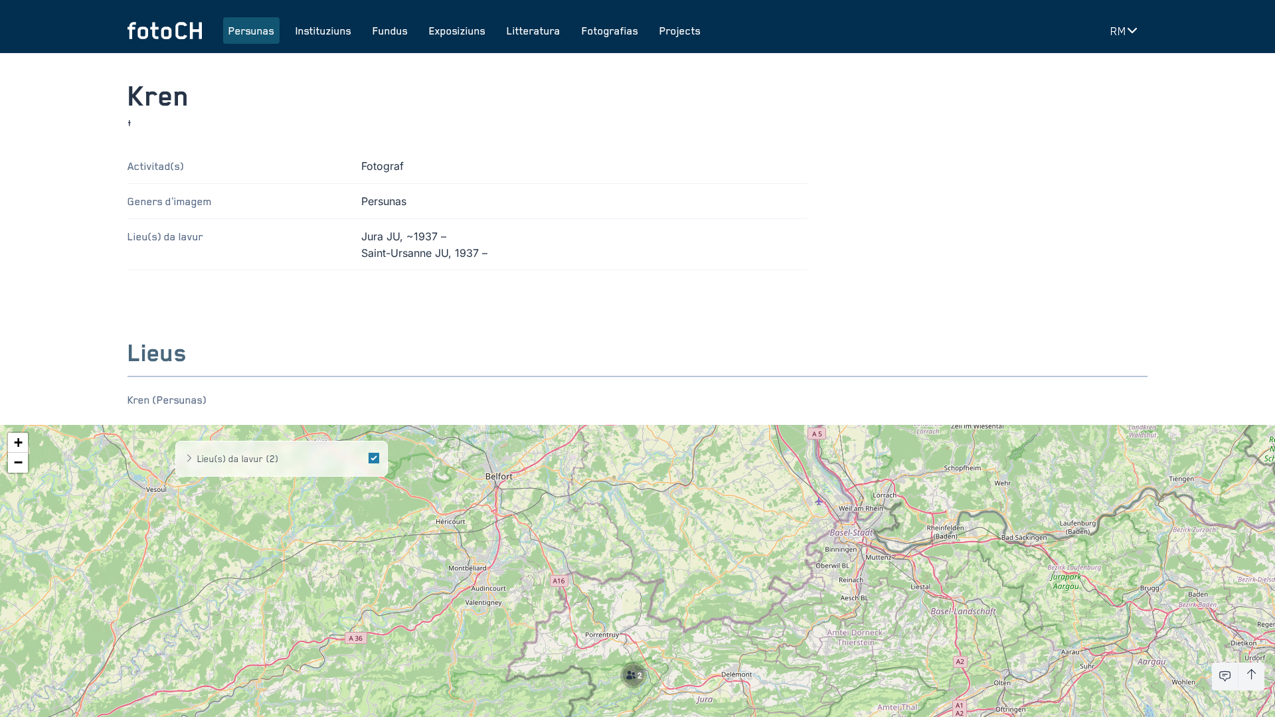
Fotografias (610, 31)
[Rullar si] (1251, 676)
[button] (637, 679)
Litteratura (533, 31)
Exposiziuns (457, 31)
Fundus (390, 31)
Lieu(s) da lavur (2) (237, 458)
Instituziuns (323, 31)
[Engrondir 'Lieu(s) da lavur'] (189, 458)
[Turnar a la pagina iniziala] (165, 30)
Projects (680, 31)
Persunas (251, 31)
